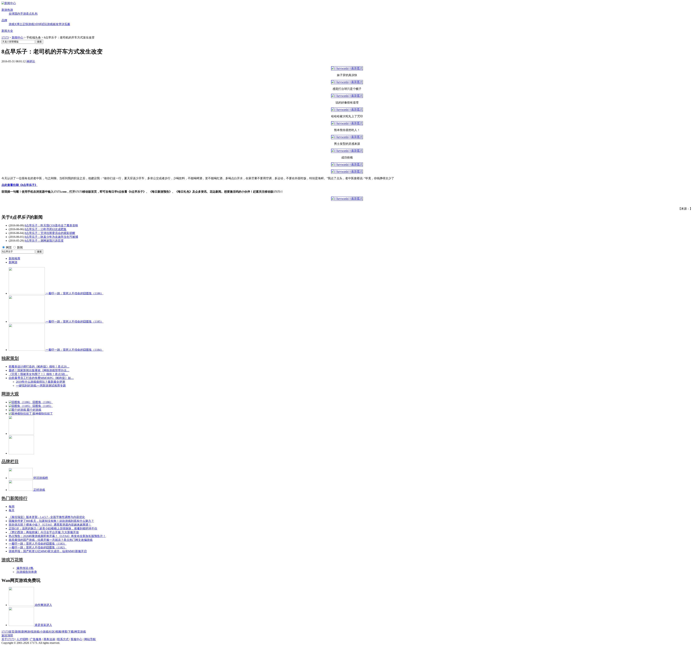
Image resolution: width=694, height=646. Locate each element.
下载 (71, 631)
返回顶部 (7, 635)
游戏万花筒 (12, 559)
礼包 (35, 13)
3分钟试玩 (40, 24)
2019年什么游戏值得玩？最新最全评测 (40, 381)
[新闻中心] (8, 3)
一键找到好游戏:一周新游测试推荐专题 (41, 385)
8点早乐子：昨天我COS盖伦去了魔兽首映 (51, 225)
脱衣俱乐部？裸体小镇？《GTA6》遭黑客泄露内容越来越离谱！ (50, 524)
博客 (64, 631)
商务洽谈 (49, 639)
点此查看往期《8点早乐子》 (19, 184)
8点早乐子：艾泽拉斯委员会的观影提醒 (50, 233)
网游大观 (10, 394)
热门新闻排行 (14, 498)
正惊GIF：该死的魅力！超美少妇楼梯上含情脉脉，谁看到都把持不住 (53, 528)
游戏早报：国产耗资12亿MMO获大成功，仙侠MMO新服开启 (48, 551)
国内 (17, 13)
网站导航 (90, 639)
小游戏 (44, 631)
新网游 (13, 262)
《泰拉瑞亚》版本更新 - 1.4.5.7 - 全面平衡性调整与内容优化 (47, 517)
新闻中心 (17, 37)
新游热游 (7, 9)
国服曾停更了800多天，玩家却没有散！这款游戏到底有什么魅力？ (51, 520)
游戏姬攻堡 (54, 24)
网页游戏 (80, 631)
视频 (58, 631)
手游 (23, 13)
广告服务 (36, 639)
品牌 (4, 20)
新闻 (20, 247)
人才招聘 (22, 639)
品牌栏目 (10, 461)
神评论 (30, 61)
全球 (11, 13)
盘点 (29, 13)
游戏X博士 (15, 24)
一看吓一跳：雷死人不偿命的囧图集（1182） (38, 547)
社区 (52, 631)
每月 (11, 510)
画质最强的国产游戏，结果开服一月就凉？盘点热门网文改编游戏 (51, 539)
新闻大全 (7, 30)
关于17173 (7, 639)
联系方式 (63, 639)
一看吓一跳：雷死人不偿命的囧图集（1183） (38, 543)
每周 (11, 506)
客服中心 (76, 639)
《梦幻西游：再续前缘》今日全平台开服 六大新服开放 (44, 532)
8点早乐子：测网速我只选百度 (44, 240)
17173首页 (7, 631)
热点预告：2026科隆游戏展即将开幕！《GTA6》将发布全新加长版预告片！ (57, 536)
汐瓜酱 (65, 24)
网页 (9, 247)
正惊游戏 (28, 24)
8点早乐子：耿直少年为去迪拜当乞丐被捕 (51, 236)
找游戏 (35, 631)
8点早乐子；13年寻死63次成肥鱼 (46, 229)
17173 (5, 37)
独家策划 (10, 358)
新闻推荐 (14, 258)
